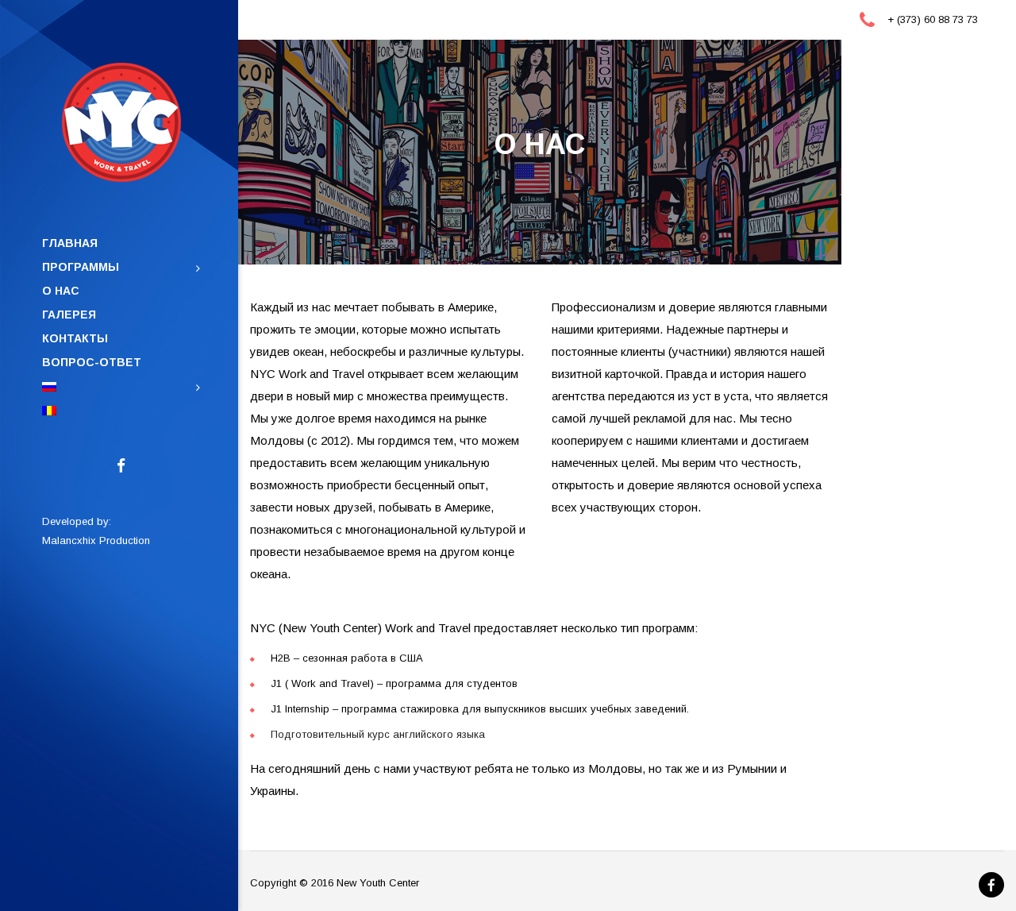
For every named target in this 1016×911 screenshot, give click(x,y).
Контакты (75, 338)
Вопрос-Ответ (91, 362)
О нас (60, 290)
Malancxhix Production (96, 540)
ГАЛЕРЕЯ (69, 314)
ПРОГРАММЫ (80, 267)
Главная (70, 243)
